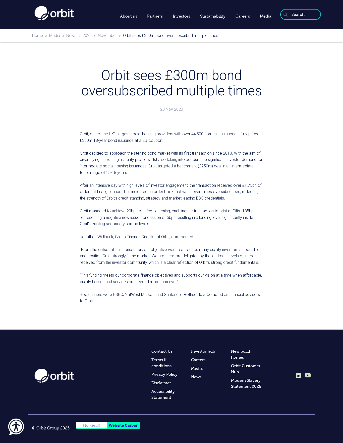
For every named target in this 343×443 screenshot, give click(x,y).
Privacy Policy (164, 374)
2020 (87, 35)
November (107, 35)
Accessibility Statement (163, 394)
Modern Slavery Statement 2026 (246, 383)
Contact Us (162, 351)
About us (128, 16)
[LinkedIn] (298, 375)
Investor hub (203, 351)
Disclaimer (161, 383)
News (71, 35)
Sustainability (212, 16)
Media (265, 16)
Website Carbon (123, 425)
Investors (181, 16)
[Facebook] (308, 375)
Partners (155, 16)
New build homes (240, 354)
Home (37, 35)
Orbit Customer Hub (245, 368)
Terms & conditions (161, 362)
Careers (243, 16)
